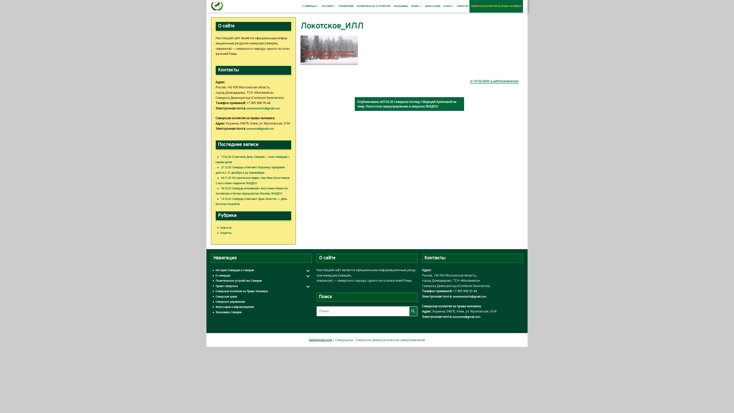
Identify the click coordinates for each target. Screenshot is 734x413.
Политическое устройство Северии (239, 280)
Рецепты (225, 233)
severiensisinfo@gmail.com (263, 108)
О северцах (309, 6)
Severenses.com (320, 340)
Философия (432, 6)
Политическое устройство (374, 6)
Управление (346, 6)
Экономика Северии (229, 312)
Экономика (401, 6)
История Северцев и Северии (235, 270)
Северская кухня (226, 296)
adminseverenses (505, 81)
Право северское (227, 286)
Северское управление (230, 301)
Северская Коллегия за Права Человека (496, 6)
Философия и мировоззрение (235, 307)
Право (415, 6)
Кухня (447, 6)
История (327, 6)
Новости (462, 6)
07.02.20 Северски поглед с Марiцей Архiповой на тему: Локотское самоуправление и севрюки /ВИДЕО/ (406, 104)
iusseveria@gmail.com (260, 128)
